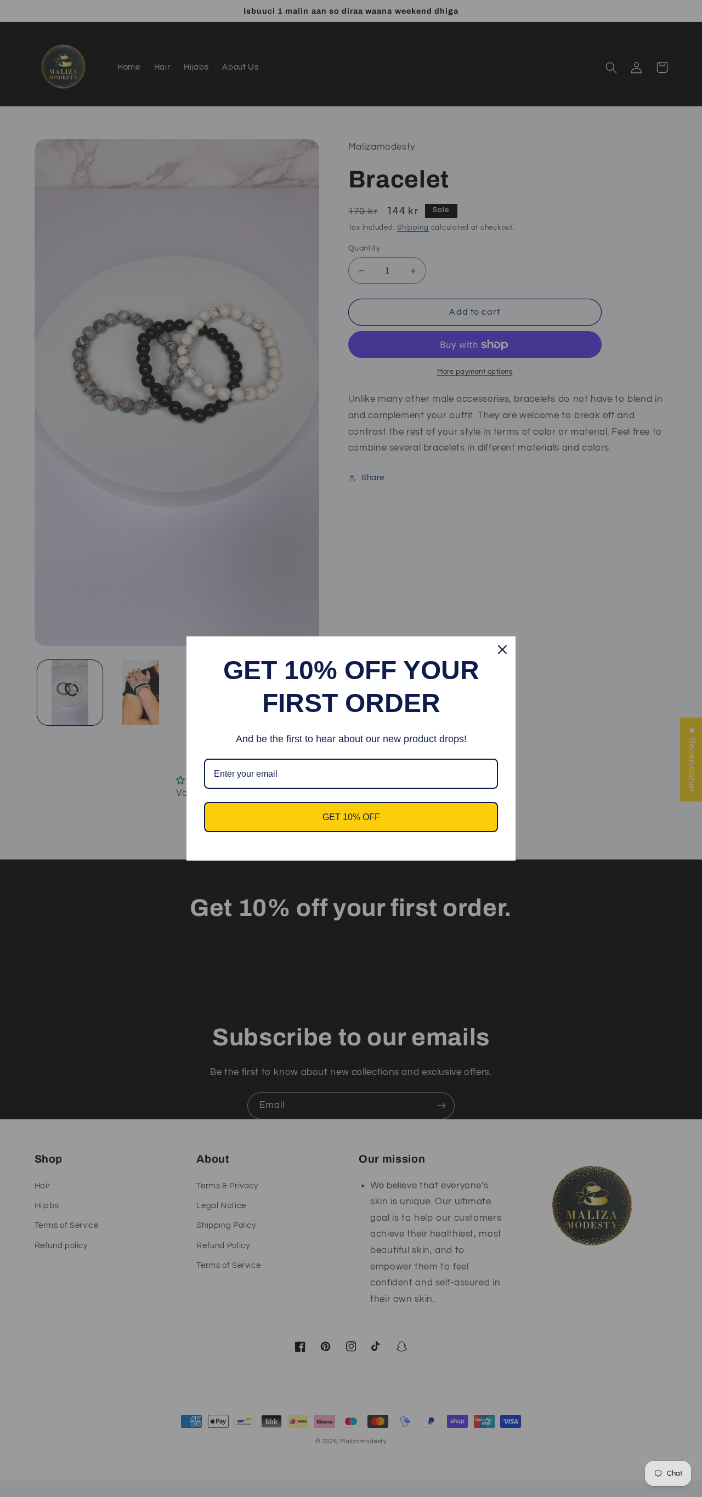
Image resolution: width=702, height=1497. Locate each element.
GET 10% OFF (351, 817)
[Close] (502, 649)
